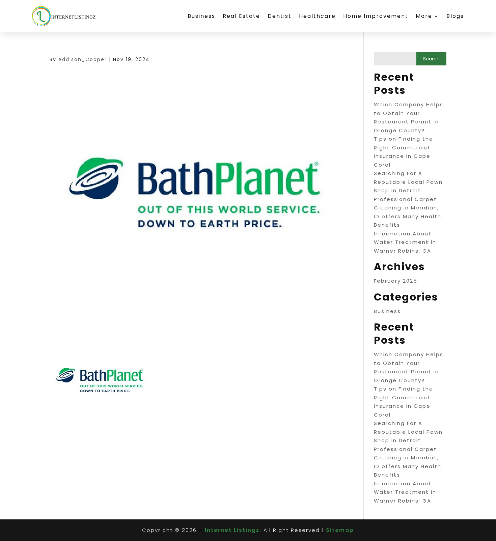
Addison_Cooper (82, 59)
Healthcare (317, 16)
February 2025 (395, 280)
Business (201, 16)
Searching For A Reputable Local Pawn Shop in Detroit (408, 182)
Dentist (280, 16)
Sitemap (340, 530)
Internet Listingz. (233, 530)
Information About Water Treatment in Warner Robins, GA (405, 242)
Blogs (455, 16)
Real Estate (241, 16)
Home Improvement (375, 16)
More (424, 16)
